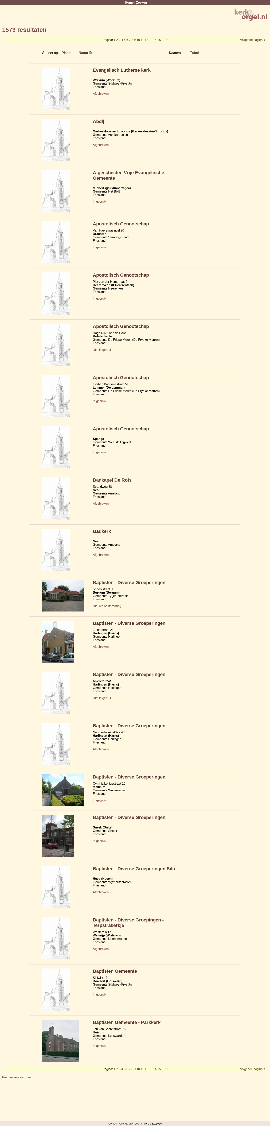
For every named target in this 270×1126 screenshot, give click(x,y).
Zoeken (141, 2)
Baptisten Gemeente (115, 971)
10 (138, 40)
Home (129, 2)
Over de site (126, 1123)
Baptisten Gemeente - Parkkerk (127, 1022)
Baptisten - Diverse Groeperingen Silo (134, 868)
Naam (84, 53)
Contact (112, 1123)
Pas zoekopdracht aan (17, 1077)
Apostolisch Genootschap (121, 223)
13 (150, 40)
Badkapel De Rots (112, 480)
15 (159, 40)
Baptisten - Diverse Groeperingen (129, 582)
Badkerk (102, 531)
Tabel (194, 53)
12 (146, 40)
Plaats (67, 53)
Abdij (98, 121)
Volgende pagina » (252, 40)
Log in (138, 1123)
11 (142, 40)
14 (155, 40)
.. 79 (164, 40)
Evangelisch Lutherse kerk (122, 70)
